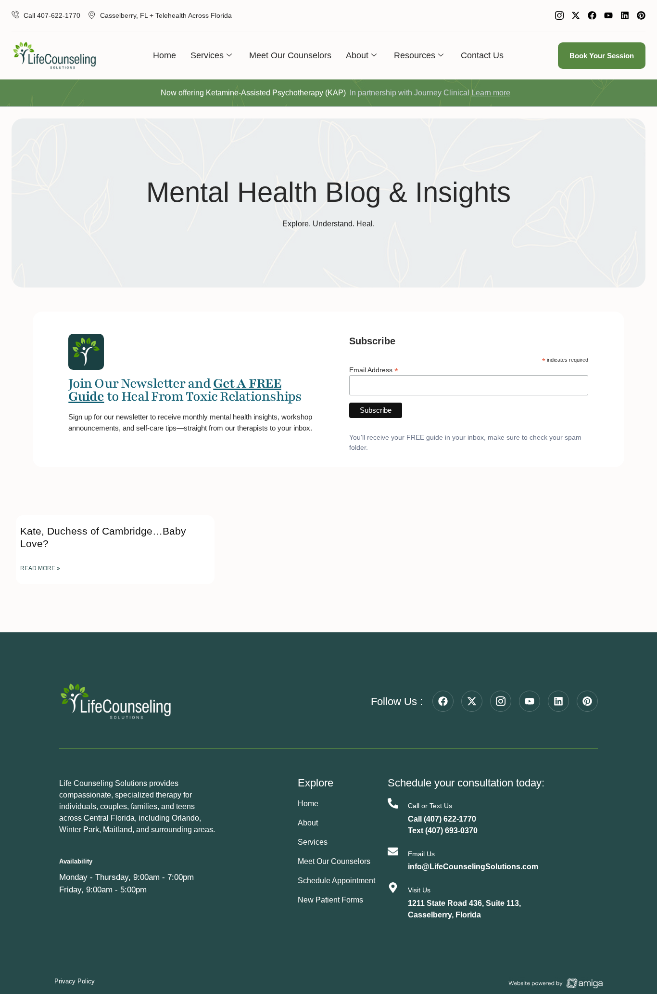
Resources (414, 55)
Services (207, 55)
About (357, 55)
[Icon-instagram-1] (559, 15)
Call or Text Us (430, 806)
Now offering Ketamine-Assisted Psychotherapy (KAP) (253, 93)
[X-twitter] (575, 15)
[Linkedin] (624, 15)
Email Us (421, 854)
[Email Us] (393, 851)
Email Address (373, 370)
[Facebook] (592, 15)
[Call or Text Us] (393, 803)
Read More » (40, 568)
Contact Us (482, 55)
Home (164, 55)
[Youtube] (608, 15)
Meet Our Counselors (290, 55)
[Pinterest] (641, 15)
